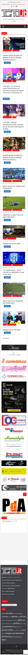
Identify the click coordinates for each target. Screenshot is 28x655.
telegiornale (10, 633)
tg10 (12, 636)
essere (4, 620)
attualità (9, 613)
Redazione (13, 52)
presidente (22, 623)
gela (20, 620)
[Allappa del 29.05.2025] (14, 231)
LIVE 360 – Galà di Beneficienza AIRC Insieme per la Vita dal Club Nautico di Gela (13, 125)
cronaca (4, 616)
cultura (9, 616)
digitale (14, 616)
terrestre (5, 636)
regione (15, 626)
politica (17, 623)
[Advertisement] (14, 547)
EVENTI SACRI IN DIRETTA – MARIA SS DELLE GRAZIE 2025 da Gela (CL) (13, 157)
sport (20, 630)
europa (9, 620)
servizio (4, 630)
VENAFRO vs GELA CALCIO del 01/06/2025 (13, 216)
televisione (19, 633)
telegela (23, 630)
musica (4, 623)
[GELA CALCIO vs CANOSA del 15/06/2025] (14, 174)
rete (18, 626)
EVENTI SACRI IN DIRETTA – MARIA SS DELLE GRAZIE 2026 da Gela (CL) (13, 57)
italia (23, 620)
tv (22, 636)
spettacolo (17, 630)
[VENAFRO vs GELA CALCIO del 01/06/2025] (14, 203)
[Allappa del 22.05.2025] (14, 317)
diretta (18, 616)
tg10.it (20, 636)
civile (16, 613)
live (2, 623)
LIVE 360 (14, 81)
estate (6, 620)
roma (20, 626)
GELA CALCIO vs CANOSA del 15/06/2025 (14, 187)
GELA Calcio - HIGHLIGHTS (17, 265)
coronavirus (20, 613)
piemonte (11, 623)
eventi (12, 620)
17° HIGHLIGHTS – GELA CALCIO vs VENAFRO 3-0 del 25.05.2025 (13, 272)
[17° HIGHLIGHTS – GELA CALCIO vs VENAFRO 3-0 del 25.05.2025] (14, 258)
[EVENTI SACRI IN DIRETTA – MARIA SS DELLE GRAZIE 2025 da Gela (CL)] (14, 143)
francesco (16, 620)
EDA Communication (7, 50)
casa (14, 613)
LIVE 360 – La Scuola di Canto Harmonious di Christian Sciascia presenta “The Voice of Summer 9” (13, 89)
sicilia (10, 630)
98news (3, 613)
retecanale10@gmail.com (16, 580)
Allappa (4, 238)
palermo (7, 623)
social (14, 630)
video (3, 639)
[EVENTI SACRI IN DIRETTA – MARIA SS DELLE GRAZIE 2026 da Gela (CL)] (14, 43)
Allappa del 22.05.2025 (11, 330)
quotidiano (8, 626)
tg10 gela (15, 636)
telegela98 (3, 633)
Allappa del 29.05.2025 (11, 243)
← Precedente (5, 338)
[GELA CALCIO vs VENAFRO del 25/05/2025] (14, 289)
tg (10, 636)
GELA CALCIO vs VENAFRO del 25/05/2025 (13, 302)
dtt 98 (22, 616)
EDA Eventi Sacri (16, 50)
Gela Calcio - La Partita (17, 181)
